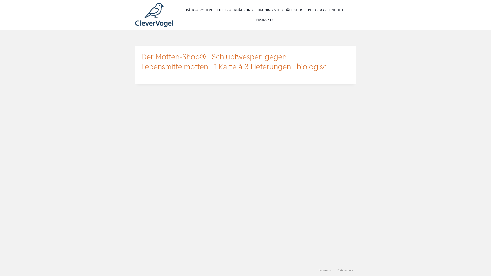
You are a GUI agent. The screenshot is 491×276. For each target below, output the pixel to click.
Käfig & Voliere (199, 10)
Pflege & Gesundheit (325, 10)
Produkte (264, 20)
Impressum (325, 270)
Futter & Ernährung (235, 10)
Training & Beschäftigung (280, 10)
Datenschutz (345, 270)
